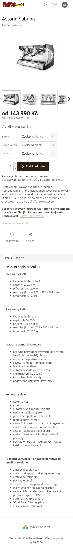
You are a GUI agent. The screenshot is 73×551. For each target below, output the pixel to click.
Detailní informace (13, 223)
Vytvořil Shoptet (40, 527)
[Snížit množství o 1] (15, 168)
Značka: (11, 25)
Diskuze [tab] (19, 258)
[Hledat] (45, 4)
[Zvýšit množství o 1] (15, 164)
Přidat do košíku (35, 166)
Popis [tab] (8, 258)
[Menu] (64, 4)
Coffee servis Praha (32, 216)
